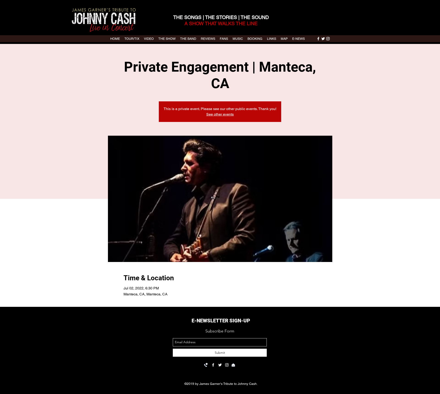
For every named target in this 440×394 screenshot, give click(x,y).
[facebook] (318, 38)
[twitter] (323, 38)
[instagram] (328, 38)
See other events (220, 114)
